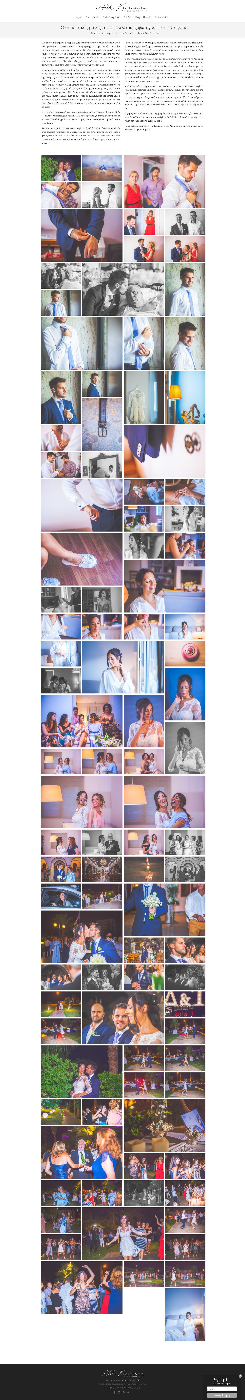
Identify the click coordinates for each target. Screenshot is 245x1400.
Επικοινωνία (160, 17)
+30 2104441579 (130, 1380)
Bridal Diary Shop (111, 17)
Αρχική (79, 17)
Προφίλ (147, 17)
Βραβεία (127, 17)
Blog (137, 17)
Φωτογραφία (92, 17)
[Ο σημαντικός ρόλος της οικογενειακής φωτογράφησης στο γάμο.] (61, 168)
